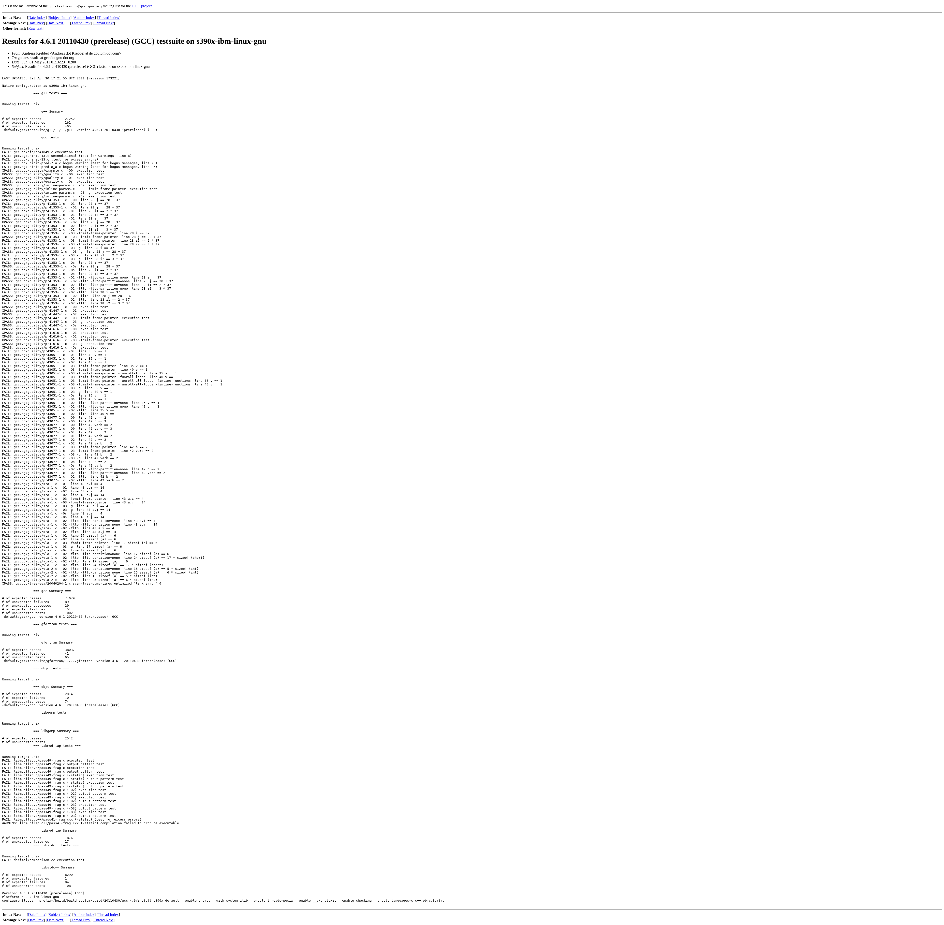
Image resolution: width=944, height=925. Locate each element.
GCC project (142, 6)
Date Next (55, 23)
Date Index (36, 17)
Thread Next (104, 23)
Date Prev (36, 23)
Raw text (35, 28)
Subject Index (59, 17)
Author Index (84, 17)
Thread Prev (80, 23)
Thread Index (108, 17)
